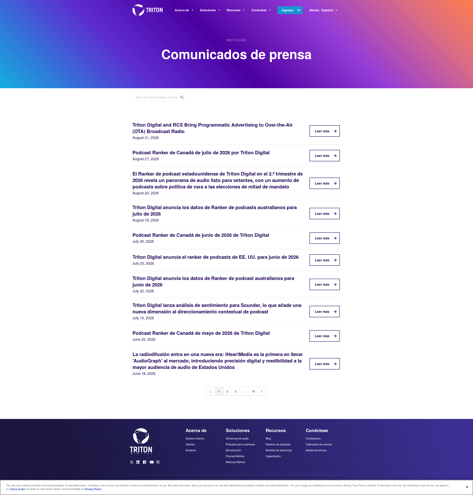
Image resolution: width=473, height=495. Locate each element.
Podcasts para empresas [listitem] (240, 444)
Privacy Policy (93, 489)
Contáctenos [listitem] (313, 438)
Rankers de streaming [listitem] (279, 450)
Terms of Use (17, 489)
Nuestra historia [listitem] (195, 438)
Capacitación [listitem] (273, 456)
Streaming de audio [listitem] (237, 438)
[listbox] (184, 10)
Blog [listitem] (268, 438)
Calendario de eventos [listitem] (319, 444)
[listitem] (132, 462)
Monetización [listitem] (234, 450)
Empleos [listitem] (191, 450)
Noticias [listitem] (190, 444)
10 (253, 391)
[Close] (467, 487)
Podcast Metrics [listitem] (235, 456)
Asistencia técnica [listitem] (316, 450)
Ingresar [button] (288, 10)
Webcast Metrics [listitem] (235, 461)
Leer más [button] (322, 131)
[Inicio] (149, 10)
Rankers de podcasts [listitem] (278, 444)
